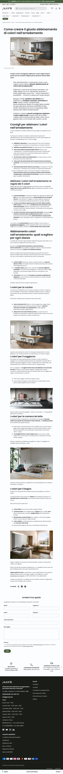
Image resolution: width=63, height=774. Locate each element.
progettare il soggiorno (17, 225)
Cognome (35, 605)
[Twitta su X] (18, 586)
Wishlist (35, 699)
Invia (7, 651)
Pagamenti (5, 740)
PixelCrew (22, 765)
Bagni (37, 13)
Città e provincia (8, 620)
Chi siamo (35, 684)
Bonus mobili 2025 (7, 752)
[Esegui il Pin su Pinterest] (25, 586)
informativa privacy (38, 644)
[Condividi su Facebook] (22, 586)
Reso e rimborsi (6, 746)
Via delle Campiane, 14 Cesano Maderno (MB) (11, 669)
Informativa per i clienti (39, 693)
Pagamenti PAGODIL (8, 749)
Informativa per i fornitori (40, 696)
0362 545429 (27, 669)
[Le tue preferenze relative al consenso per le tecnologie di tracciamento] (2, 771)
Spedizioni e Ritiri (7, 743)
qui (14, 119)
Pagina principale (6, 22)
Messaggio (7, 627)
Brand (13, 13)
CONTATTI (12, 4)
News (13, 22)
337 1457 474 (35, 669)
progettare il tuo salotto (17, 576)
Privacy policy (49, 768)
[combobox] (30, 8)
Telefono (35, 612)
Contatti (35, 687)
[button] (59, 8)
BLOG (3, 4)
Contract (27, 13)
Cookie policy (58, 768)
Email (5, 612)
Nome (5, 605)
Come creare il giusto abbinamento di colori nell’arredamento (28, 22)
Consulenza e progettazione (41, 690)
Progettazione (19, 13)
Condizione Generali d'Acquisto (11, 737)
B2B (8, 4)
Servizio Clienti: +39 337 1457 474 (49, 4)
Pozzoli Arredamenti (10, 765)
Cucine (33, 13)
